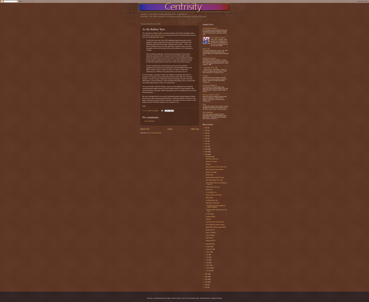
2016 (206, 135)
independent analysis (160, 35)
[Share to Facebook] (171, 111)
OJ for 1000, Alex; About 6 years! (215, 224)
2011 (206, 146)
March (208, 265)
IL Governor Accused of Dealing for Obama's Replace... (215, 206)
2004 (206, 282)
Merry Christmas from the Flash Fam (216, 167)
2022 (206, 130)
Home (170, 129)
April (207, 262)
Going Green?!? (210, 230)
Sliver (204, 104)
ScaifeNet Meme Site (212, 200)
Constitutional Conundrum (210, 28)
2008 (206, 154)
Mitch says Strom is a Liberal (211, 95)
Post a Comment (149, 121)
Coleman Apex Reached (212, 187)
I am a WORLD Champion (218, 37)
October (208, 246)
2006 (206, 276)
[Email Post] (162, 110)
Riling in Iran (206, 49)
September (209, 249)
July (207, 254)
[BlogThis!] (167, 111)
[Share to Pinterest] (173, 111)
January (208, 270)
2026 (206, 127)
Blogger (220, 298)
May (207, 260)
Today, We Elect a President (214, 195)
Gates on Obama (210, 232)
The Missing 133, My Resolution (215, 222)
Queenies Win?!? (210, 240)
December (209, 156)
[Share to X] (169, 111)
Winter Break (209, 175)
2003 (206, 284)
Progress (208, 164)
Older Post (195, 129)
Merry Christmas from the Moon (215, 169)
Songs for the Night (211, 172)
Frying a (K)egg (210, 235)
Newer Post (144, 129)
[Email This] (166, 111)
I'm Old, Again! (210, 214)
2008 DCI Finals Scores (209, 58)
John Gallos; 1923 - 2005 (211, 68)
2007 (206, 274)
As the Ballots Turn (211, 192)
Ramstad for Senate (211, 161)
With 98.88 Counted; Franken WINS (216, 227)
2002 (206, 287)
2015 (206, 138)
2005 (206, 279)
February (209, 268)
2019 (206, 133)
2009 (206, 151)
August (208, 252)
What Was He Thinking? (212, 203)
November (209, 244)
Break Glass (209, 189)
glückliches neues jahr (212, 159)
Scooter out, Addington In (210, 85)
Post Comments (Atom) (154, 133)
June (207, 257)
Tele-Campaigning (208, 112)
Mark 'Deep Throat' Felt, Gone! (214, 180)
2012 (206, 143)
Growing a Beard (210, 216)
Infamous (208, 219)
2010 (206, 149)
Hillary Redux (209, 238)
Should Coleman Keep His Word (215, 177)
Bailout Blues (209, 197)
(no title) (205, 76)
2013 (206, 141)
